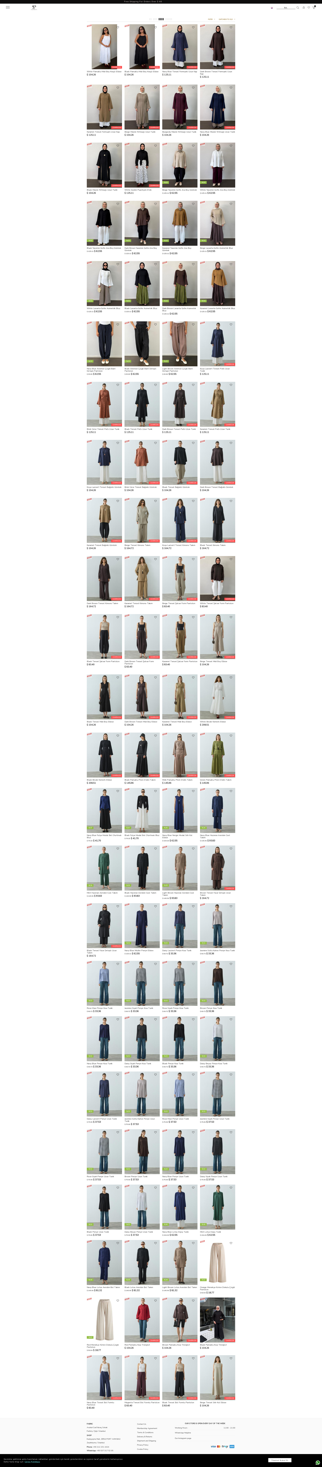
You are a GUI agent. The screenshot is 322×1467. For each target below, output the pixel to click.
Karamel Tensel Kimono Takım (139, 603)
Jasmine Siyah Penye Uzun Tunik (215, 1119)
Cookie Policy (142, 1449)
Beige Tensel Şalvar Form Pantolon (178, 603)
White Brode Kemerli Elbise (213, 722)
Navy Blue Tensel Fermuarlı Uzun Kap (179, 71)
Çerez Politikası (32, 1461)
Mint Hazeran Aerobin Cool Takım (102, 893)
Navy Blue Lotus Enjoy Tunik (175, 1232)
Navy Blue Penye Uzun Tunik (175, 1176)
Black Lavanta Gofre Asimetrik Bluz (141, 308)
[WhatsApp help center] (317, 1462)
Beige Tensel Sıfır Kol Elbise (213, 1402)
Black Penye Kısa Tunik (173, 1063)
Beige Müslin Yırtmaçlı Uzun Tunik (140, 132)
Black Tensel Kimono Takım (213, 545)
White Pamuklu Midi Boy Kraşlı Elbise (104, 71)
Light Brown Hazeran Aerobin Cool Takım (178, 894)
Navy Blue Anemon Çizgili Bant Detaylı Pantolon (101, 370)
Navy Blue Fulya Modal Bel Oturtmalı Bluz (104, 836)
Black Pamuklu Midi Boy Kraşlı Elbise (142, 71)
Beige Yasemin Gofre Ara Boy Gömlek (179, 190)
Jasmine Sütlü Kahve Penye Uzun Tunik (140, 1120)
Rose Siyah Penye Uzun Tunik (100, 1176)
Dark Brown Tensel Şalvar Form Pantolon (139, 662)
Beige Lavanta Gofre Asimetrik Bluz (216, 248)
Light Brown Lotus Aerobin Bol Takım (179, 1287)
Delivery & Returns (144, 1436)
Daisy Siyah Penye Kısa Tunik (138, 1063)
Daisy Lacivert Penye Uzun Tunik (102, 1119)
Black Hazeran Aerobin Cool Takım (140, 893)
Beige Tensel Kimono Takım (137, 545)
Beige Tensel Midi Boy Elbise (213, 661)
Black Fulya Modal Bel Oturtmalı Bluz (142, 835)
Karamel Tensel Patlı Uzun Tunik (215, 429)
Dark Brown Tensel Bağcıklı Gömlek (216, 487)
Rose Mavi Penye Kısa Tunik (100, 1008)
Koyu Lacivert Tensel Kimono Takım (178, 545)
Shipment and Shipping (146, 1440)
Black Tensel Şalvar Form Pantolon (103, 661)
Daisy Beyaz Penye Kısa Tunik (214, 1063)
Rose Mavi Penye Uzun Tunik (175, 1119)
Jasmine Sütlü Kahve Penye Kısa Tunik (217, 950)
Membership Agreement (147, 1428)
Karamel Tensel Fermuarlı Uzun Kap (103, 132)
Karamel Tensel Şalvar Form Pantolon (179, 661)
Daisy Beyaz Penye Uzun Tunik (139, 1232)
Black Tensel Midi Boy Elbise (100, 722)
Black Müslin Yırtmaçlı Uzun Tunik (102, 190)
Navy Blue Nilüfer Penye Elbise (139, 950)
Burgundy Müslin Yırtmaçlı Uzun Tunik (179, 132)
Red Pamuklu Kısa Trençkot (137, 1345)
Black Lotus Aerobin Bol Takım (139, 1287)
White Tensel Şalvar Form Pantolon (216, 603)
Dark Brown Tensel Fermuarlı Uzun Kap (216, 72)
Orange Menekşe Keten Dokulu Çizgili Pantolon (217, 1288)
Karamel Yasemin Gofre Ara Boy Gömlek (176, 249)
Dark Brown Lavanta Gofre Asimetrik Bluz (179, 309)
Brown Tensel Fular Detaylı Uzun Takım (215, 894)
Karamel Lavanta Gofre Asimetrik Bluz (217, 308)
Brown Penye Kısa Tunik (211, 1008)
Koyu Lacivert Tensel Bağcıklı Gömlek (104, 487)
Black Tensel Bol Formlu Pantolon (178, 1402)
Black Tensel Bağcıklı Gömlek (176, 487)
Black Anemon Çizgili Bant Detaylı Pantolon (140, 370)
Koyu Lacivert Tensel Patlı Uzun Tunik (215, 370)
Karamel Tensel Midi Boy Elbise (177, 722)
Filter (210, 19)
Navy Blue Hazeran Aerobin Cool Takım (215, 836)
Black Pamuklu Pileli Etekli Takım (140, 780)
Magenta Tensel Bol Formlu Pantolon (142, 1402)
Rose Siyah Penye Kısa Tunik (175, 1008)
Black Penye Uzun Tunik (98, 1232)
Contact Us (141, 1424)
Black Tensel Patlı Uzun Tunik (138, 429)
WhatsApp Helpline (183, 1432)
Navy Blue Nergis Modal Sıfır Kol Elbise (177, 836)
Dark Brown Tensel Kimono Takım (102, 603)
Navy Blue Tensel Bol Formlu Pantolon (100, 1403)
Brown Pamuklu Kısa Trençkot (176, 1345)
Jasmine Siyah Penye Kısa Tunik (139, 1008)
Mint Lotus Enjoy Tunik (210, 1232)
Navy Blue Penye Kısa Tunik (100, 1063)
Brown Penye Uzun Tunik (136, 1176)
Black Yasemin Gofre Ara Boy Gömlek (104, 248)
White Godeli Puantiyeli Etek (138, 190)
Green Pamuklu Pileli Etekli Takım (215, 780)
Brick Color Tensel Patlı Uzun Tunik (103, 429)
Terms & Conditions (145, 1432)
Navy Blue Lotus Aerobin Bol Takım (103, 1287)
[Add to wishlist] (118, 27)
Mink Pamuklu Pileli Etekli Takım (177, 780)
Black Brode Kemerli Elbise (99, 780)
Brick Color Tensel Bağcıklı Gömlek (141, 487)
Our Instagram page (183, 1438)
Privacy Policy (142, 1445)
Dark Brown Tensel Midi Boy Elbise (141, 722)
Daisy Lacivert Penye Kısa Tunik (176, 950)
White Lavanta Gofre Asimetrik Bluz (103, 308)
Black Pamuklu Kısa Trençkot (213, 1345)
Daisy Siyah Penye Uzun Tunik (214, 1176)
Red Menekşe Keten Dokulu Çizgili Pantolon (103, 1346)
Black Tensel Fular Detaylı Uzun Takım (102, 951)
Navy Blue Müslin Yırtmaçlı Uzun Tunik (217, 132)
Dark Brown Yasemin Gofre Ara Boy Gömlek (141, 249)
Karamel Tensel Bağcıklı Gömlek (102, 545)
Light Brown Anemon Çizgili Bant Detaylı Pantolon (177, 370)
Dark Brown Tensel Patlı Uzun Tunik (179, 429)
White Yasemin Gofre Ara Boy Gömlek (217, 190)
